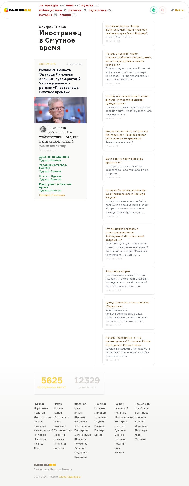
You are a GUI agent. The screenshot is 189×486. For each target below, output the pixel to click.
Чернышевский (43, 430)
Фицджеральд (124, 417)
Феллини (140, 439)
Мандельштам (63, 430)
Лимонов (100, 412)
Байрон (119, 403)
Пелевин (99, 408)
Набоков (59, 434)
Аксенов (79, 447)
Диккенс (120, 430)
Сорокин (100, 403)
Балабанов (142, 408)
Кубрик (139, 421)
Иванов (99, 425)
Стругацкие (82, 425)
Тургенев (40, 425)
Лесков (58, 408)
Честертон (121, 421)
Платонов (60, 443)
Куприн (58, 412)
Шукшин (79, 417)
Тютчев (39, 443)
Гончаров (40, 434)
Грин (77, 408)
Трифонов (80, 443)
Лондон (120, 425)
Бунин (78, 412)
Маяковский (62, 417)
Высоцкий (80, 456)
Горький (59, 447)
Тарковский (142, 403)
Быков (98, 434)
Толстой (39, 412)
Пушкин (39, 403)
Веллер (99, 430)
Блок (57, 421)
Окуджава (81, 452)
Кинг (118, 447)
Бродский (80, 421)
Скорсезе (141, 425)
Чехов (58, 403)
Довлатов (100, 417)
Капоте (119, 452)
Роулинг (120, 443)
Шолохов (80, 403)
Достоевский (42, 417)
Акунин (99, 421)
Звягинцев (141, 412)
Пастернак (81, 430)
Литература (47, 64)
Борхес (119, 434)
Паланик (120, 439)
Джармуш (141, 430)
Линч (138, 434)
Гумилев (59, 439)
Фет (36, 447)
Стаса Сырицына (70, 476)
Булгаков (60, 425)
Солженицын (82, 434)
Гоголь (38, 421)
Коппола (140, 417)
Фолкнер (120, 412)
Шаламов (80, 439)
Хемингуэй (121, 408)
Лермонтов (41, 408)
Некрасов (40, 439)
